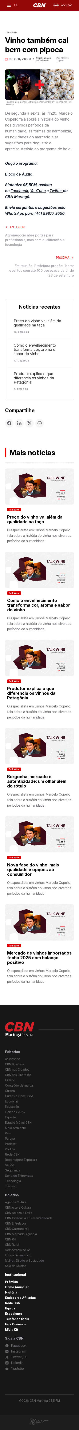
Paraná (10, 1138)
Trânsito (10, 1186)
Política (10, 1149)
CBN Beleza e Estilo (18, 1213)
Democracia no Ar (17, 1250)
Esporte (10, 1117)
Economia (12, 1101)
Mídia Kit (11, 1329)
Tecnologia (13, 1181)
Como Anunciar (17, 1287)
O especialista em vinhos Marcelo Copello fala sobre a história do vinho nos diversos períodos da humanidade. (39, 535)
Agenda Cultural (16, 1202)
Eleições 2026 (15, 1112)
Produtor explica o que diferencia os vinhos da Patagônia (34, 378)
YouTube (38, 190)
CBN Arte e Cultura (18, 1207)
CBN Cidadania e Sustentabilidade (29, 1218)
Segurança (12, 1170)
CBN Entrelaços (16, 1223)
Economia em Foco (18, 1255)
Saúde (9, 1165)
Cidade (10, 1080)
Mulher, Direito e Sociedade (24, 1260)
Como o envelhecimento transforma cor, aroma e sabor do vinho (35, 349)
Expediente (13, 1313)
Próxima (62, 257)
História (11, 1292)
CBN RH (10, 1239)
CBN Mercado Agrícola (21, 1234)
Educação (12, 1106)
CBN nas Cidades (17, 1069)
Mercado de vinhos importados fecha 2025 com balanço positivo (39, 958)
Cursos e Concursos (19, 1096)
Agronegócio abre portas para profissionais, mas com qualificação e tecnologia (35, 240)
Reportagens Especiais (21, 1159)
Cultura (10, 1091)
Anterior (17, 227)
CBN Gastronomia (17, 1228)
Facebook (19, 190)
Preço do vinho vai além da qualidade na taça (37, 323)
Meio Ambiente (15, 1128)
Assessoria (12, 1059)
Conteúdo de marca (19, 1085)
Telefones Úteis (17, 1319)
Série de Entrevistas (19, 1175)
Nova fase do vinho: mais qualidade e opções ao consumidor (33, 869)
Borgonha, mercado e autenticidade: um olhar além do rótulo (36, 781)
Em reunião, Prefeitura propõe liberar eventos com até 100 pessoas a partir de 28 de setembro (41, 270)
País (8, 1133)
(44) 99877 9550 (49, 213)
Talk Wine (14, 509)
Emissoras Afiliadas (20, 1297)
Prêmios (11, 1282)
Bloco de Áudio (18, 174)
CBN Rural (12, 1244)
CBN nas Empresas (18, 1075)
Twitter (56, 190)
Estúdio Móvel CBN (18, 1122)
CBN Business (14, 1064)
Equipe (10, 1308)
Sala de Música (15, 1266)
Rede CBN (12, 1154)
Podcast (10, 1144)
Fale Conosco (15, 1324)
